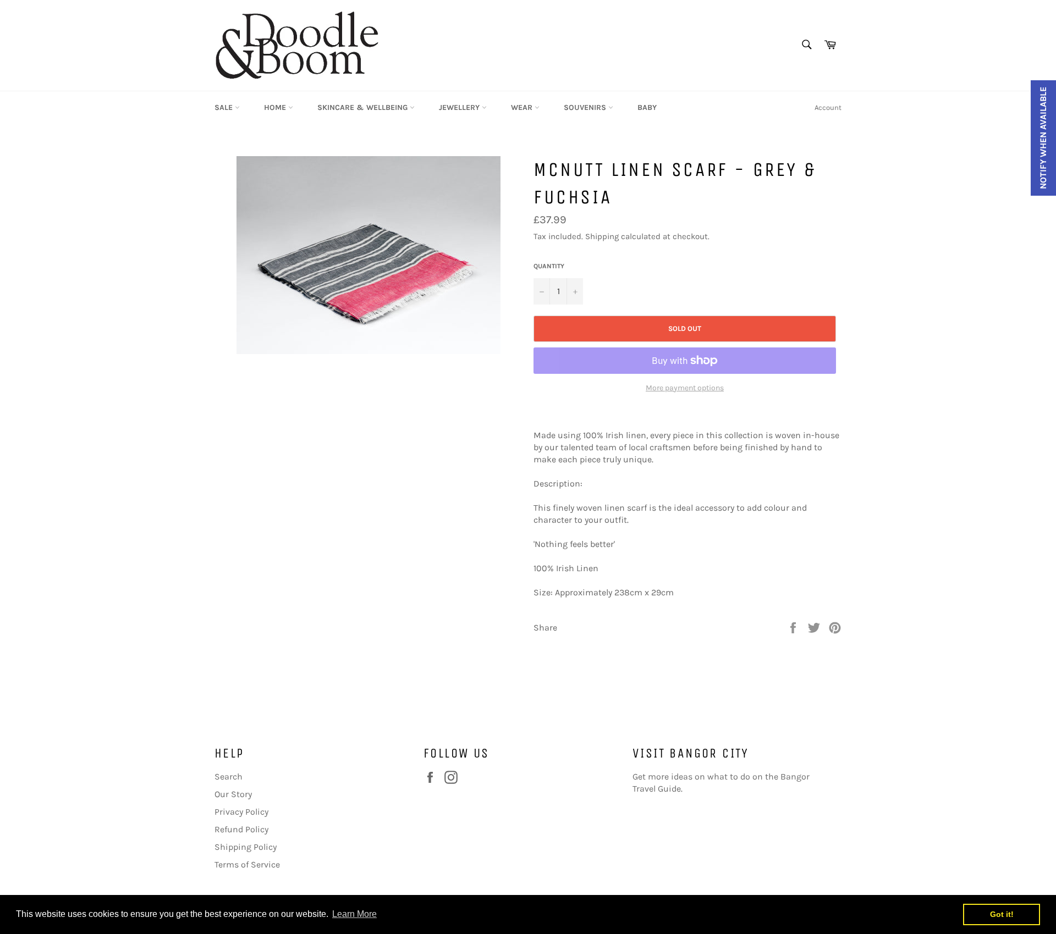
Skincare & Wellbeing (363, 107)
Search (229, 776)
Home (276, 107)
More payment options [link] (685, 388)
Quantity (549, 266)
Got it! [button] (1002, 914)
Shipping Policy (246, 847)
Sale (225, 107)
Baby (647, 107)
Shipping (602, 236)
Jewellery (460, 107)
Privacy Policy (241, 811)
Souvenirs (586, 107)
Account (828, 107)
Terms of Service (247, 864)
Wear (523, 107)
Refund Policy (241, 829)
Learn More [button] (354, 914)
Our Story (233, 794)
